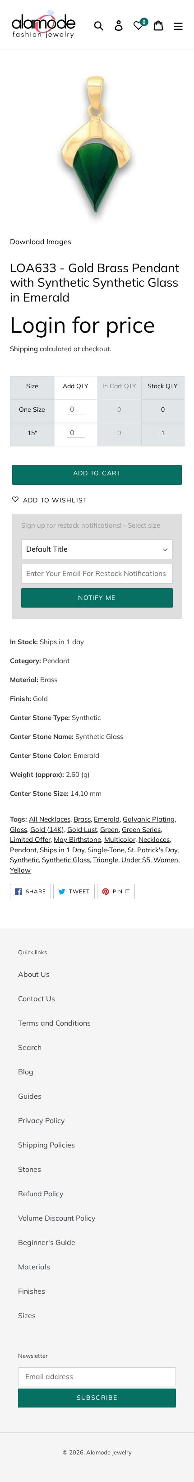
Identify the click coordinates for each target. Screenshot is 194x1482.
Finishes (31, 1291)
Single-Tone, (107, 850)
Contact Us (36, 998)
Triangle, (106, 859)
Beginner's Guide (46, 1242)
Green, (110, 829)
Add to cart (97, 473)
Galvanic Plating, (149, 819)
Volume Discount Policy (57, 1217)
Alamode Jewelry (109, 1452)
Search (30, 1047)
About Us (34, 974)
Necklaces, (155, 839)
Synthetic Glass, (66, 859)
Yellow (20, 870)
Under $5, (136, 859)
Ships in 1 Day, (63, 850)
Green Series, (142, 829)
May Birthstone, (78, 839)
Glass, (19, 829)
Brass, (83, 819)
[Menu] (178, 24)
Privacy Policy (41, 1120)
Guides (30, 1096)
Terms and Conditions (54, 1022)
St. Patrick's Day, (153, 850)
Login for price (82, 324)
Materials (34, 1266)
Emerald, (107, 819)
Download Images (40, 241)
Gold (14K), (47, 829)
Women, (166, 859)
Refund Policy (41, 1193)
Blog (25, 1071)
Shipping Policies (46, 1144)
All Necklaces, (50, 819)
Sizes (27, 1315)
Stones (29, 1169)
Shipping (24, 348)
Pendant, (24, 850)
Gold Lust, (82, 829)
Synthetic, (25, 859)
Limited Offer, (31, 839)
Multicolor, (120, 839)
